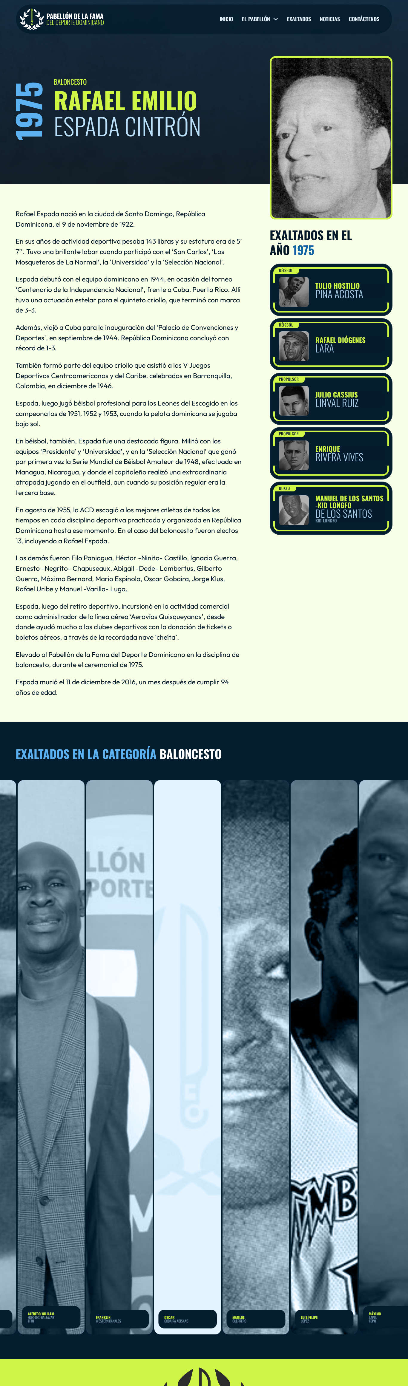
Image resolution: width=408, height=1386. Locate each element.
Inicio (226, 19)
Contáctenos (364, 19)
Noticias (330, 19)
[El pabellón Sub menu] (275, 19)
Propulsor (289, 379)
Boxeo (284, 488)
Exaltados (299, 19)
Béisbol (286, 270)
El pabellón (256, 19)
